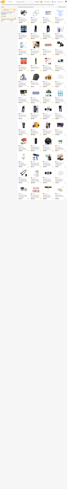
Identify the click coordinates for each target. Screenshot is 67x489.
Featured (63, 7)
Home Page (3, 4)
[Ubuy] (3, 2)
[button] (48, 2)
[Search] (41, 2)
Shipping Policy (3, 13)
